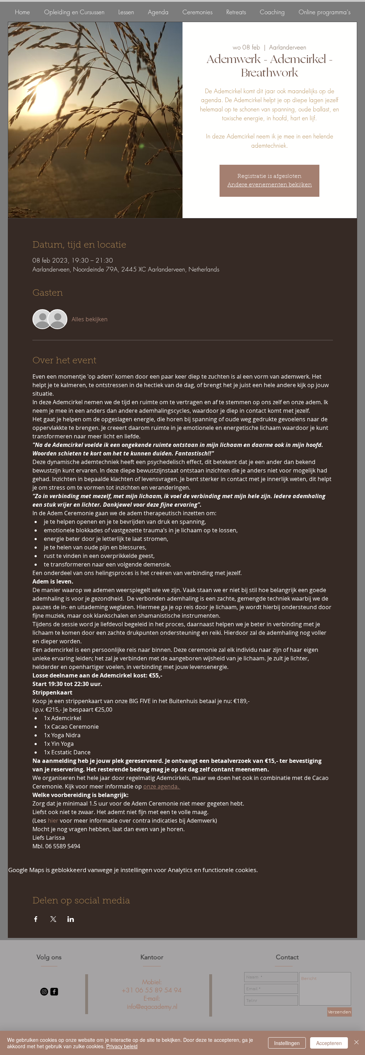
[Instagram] (44, 992)
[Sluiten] (356, 1042)
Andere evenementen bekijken (269, 185)
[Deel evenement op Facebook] (35, 919)
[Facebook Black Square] (54, 992)
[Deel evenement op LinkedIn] (70, 919)
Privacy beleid (122, 1046)
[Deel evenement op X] (53, 919)
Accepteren (329, 1042)
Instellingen (287, 1042)
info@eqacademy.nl (152, 1006)
